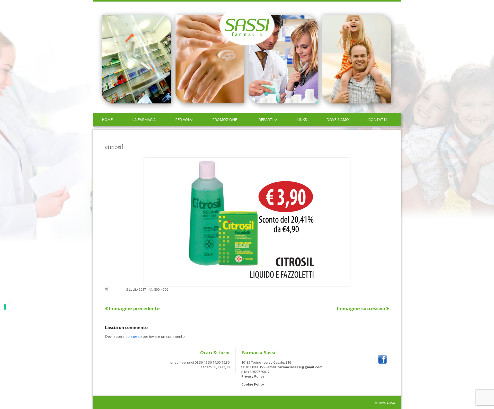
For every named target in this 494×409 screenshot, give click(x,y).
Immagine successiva (361, 308)
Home (107, 119)
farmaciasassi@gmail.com (299, 367)
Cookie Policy (252, 384)
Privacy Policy (252, 376)
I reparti (265, 119)
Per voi (182, 119)
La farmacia (144, 119)
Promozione (224, 119)
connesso (134, 336)
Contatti (377, 119)
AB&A (391, 403)
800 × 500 (161, 289)
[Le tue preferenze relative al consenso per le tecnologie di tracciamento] (5, 307)
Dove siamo (338, 119)
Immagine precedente (134, 308)
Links (302, 119)
